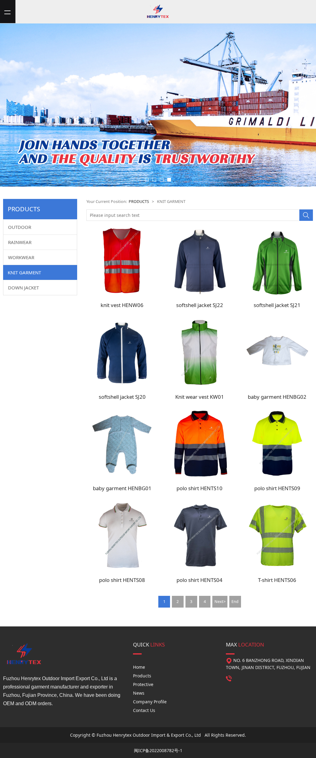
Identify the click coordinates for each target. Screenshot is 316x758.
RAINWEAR (19, 242)
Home (139, 667)
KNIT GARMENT (24, 272)
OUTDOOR (19, 227)
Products (142, 676)
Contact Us (144, 710)
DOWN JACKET (23, 287)
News (138, 693)
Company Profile (150, 702)
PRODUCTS (139, 201)
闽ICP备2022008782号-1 (158, 750)
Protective (143, 684)
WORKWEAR (21, 257)
